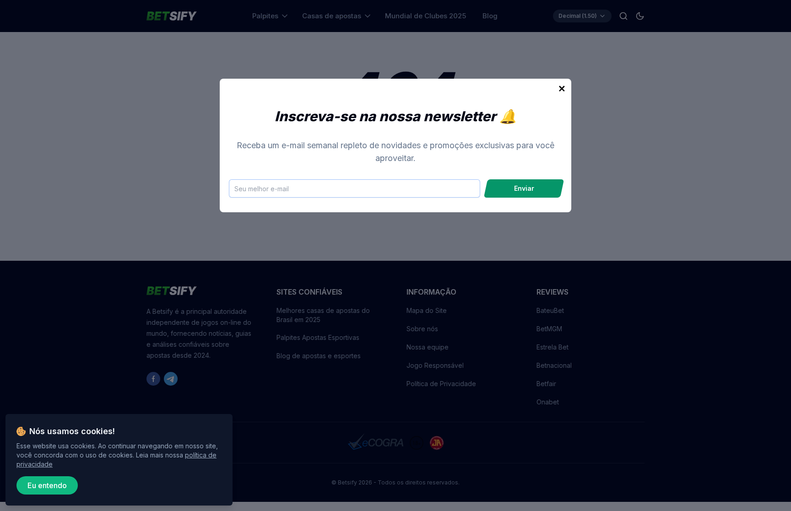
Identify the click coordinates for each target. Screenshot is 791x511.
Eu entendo (47, 485)
